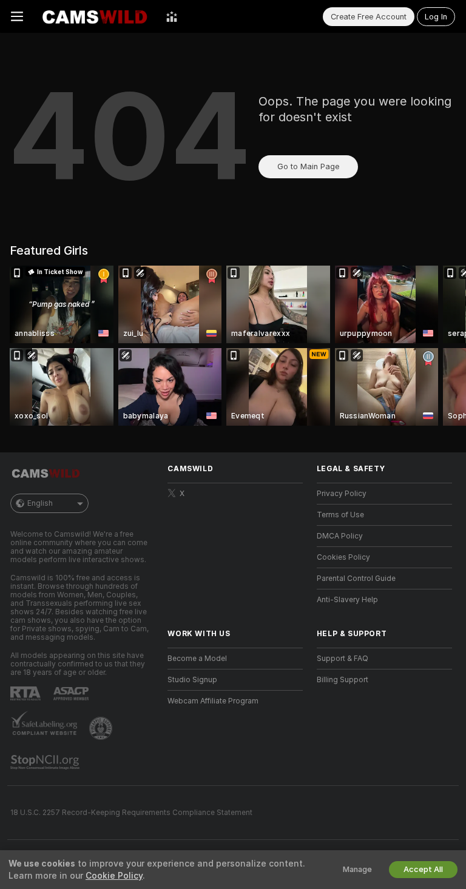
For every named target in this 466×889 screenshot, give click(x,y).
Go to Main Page (308, 166)
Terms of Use (340, 515)
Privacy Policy (341, 493)
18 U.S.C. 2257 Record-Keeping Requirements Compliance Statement (131, 812)
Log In (436, 16)
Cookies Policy (343, 557)
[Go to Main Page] (94, 16)
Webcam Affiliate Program (212, 701)
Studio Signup (192, 680)
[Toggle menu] (17, 16)
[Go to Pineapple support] (102, 728)
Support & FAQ (342, 658)
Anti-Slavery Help (347, 599)
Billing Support (342, 680)
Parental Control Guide (356, 578)
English (40, 503)
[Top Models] (171, 16)
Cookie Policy (114, 876)
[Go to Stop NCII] (46, 762)
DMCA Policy (340, 536)
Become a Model (197, 658)
